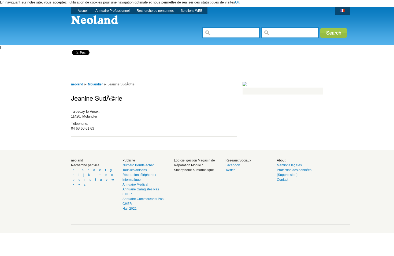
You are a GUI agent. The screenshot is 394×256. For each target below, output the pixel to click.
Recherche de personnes (155, 11)
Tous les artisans (134, 170)
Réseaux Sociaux (238, 160)
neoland (77, 160)
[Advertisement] (165, 69)
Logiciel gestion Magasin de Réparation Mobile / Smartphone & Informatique (194, 165)
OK (237, 2)
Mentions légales (289, 165)
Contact (282, 180)
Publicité (128, 160)
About (281, 160)
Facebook (232, 165)
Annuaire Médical (135, 184)
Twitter (230, 170)
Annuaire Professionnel (112, 11)
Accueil (83, 11)
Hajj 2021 (129, 208)
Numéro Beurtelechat (138, 165)
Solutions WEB (191, 11)
